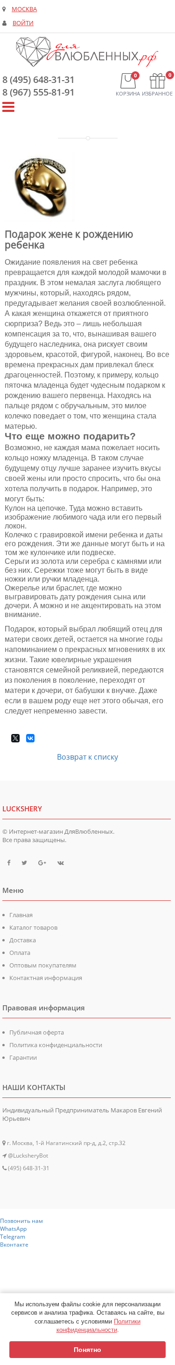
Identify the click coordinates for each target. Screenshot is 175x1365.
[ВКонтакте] (30, 738)
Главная (21, 915)
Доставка (22, 940)
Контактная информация (45, 978)
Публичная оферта (36, 1032)
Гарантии (23, 1057)
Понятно (87, 1349)
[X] (15, 738)
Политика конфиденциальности (55, 1045)
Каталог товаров (33, 927)
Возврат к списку (87, 757)
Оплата (19, 952)
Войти (23, 23)
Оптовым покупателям (43, 965)
